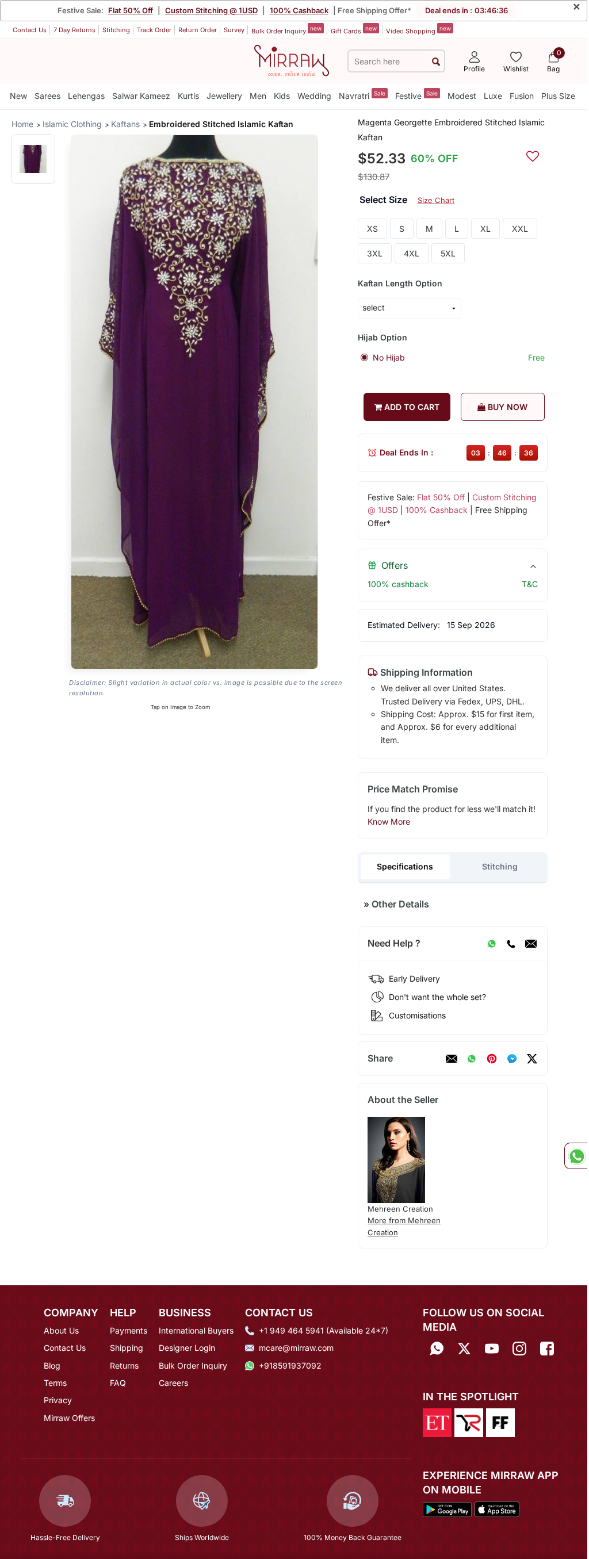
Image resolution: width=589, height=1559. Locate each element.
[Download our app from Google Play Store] (447, 1508)
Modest (462, 96)
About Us (61, 1330)
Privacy (58, 1400)
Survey (234, 30)
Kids (282, 96)
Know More (389, 821)
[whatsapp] (471, 1058)
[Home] (291, 60)
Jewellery (224, 96)
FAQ (118, 1383)
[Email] (531, 943)
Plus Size (558, 96)
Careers (173, 1383)
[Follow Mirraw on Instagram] (519, 1349)
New (18, 96)
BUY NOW (506, 407)
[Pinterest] (492, 1058)
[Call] (510, 943)
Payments (128, 1330)
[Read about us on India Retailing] (468, 1422)
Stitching (116, 30)
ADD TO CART (410, 407)
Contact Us (30, 30)
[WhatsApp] (492, 943)
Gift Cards (354, 30)
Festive (416, 95)
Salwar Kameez (141, 96)
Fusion (522, 96)
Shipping (126, 1348)
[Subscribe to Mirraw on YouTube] (491, 1349)
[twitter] (532, 1058)
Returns (124, 1365)
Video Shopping (418, 30)
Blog (52, 1365)
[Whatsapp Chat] (575, 1156)
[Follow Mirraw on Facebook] (547, 1349)
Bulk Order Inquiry (286, 30)
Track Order (154, 30)
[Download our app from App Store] (497, 1508)
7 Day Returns (74, 30)
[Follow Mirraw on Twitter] (464, 1349)
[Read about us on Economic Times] (437, 1422)
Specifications (405, 866)
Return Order (197, 30)
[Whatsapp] (436, 1349)
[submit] (436, 61)
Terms (55, 1383)
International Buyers (196, 1330)
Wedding (314, 96)
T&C (530, 584)
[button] (33, 159)
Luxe (493, 96)
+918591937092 (290, 1365)
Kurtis (188, 96)
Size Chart (436, 200)
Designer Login (187, 1348)
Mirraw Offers (69, 1418)
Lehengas (86, 96)
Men (258, 96)
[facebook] (512, 1058)
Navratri (362, 95)
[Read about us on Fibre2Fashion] (500, 1422)
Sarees (47, 96)
